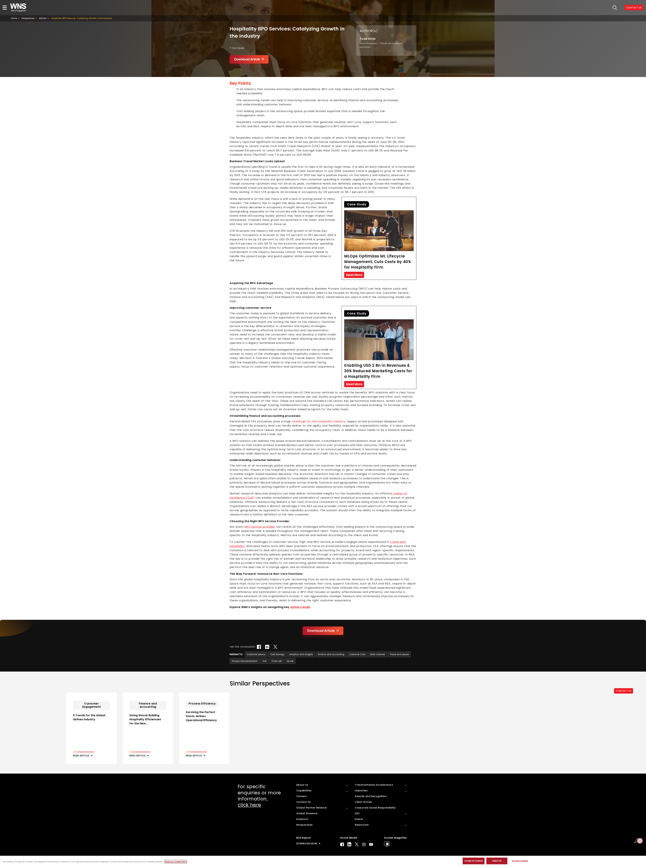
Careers (301, 796)
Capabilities (304, 790)
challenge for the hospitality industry (318, 421)
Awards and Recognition (371, 796)
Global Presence (307, 813)
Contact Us (303, 802)
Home (14, 18)
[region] (323, 861)
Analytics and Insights (301, 654)
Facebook (342, 844)
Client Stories (363, 802)
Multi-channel (377, 654)
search (615, 7)
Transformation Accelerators (374, 785)
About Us (302, 785)
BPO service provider (260, 527)
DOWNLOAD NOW (306, 843)
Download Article (247, 59)
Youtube (371, 844)
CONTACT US (623, 691)
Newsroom (362, 825)
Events (359, 819)
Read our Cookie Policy (176, 861)
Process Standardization (244, 661)
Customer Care (357, 654)
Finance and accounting (331, 654)
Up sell (290, 661)
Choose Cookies (520, 860)
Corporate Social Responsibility (375, 807)
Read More (354, 275)
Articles (42, 18)
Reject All (496, 860)
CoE (264, 661)
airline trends (300, 607)
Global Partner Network (311, 807)
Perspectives (28, 18)
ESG (357, 813)
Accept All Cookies (473, 860)
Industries (361, 790)
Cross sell (277, 661)
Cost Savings (277, 654)
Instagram (364, 844)
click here (249, 805)
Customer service (256, 654)
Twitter (357, 844)
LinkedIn (349, 844)
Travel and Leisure (399, 654)
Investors (302, 819)
